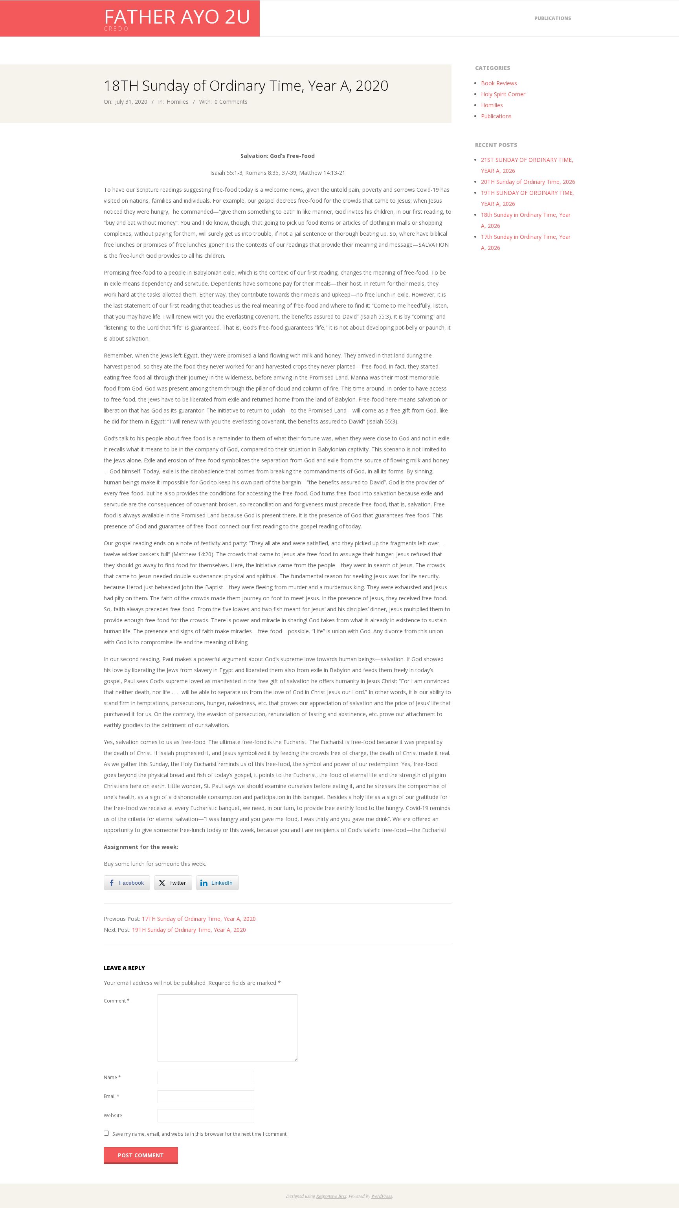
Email (111, 1096)
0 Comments (231, 101)
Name (112, 1077)
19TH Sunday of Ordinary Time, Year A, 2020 (189, 929)
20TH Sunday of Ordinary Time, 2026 (528, 181)
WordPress (381, 1196)
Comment (117, 1000)
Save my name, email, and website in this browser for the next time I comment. (200, 1134)
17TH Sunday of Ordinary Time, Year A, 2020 (199, 918)
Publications (552, 18)
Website (113, 1115)
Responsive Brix (331, 1196)
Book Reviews (499, 83)
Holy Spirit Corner (503, 94)
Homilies (178, 101)
